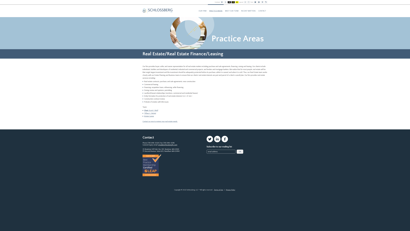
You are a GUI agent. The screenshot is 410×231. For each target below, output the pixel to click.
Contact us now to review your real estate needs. (160, 121)
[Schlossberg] (158, 11)
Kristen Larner (149, 116)
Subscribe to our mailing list (219, 147)
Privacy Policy (230, 190)
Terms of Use (218, 190)
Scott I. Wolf (151, 110)
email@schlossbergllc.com (167, 145)
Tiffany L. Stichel (150, 113)
